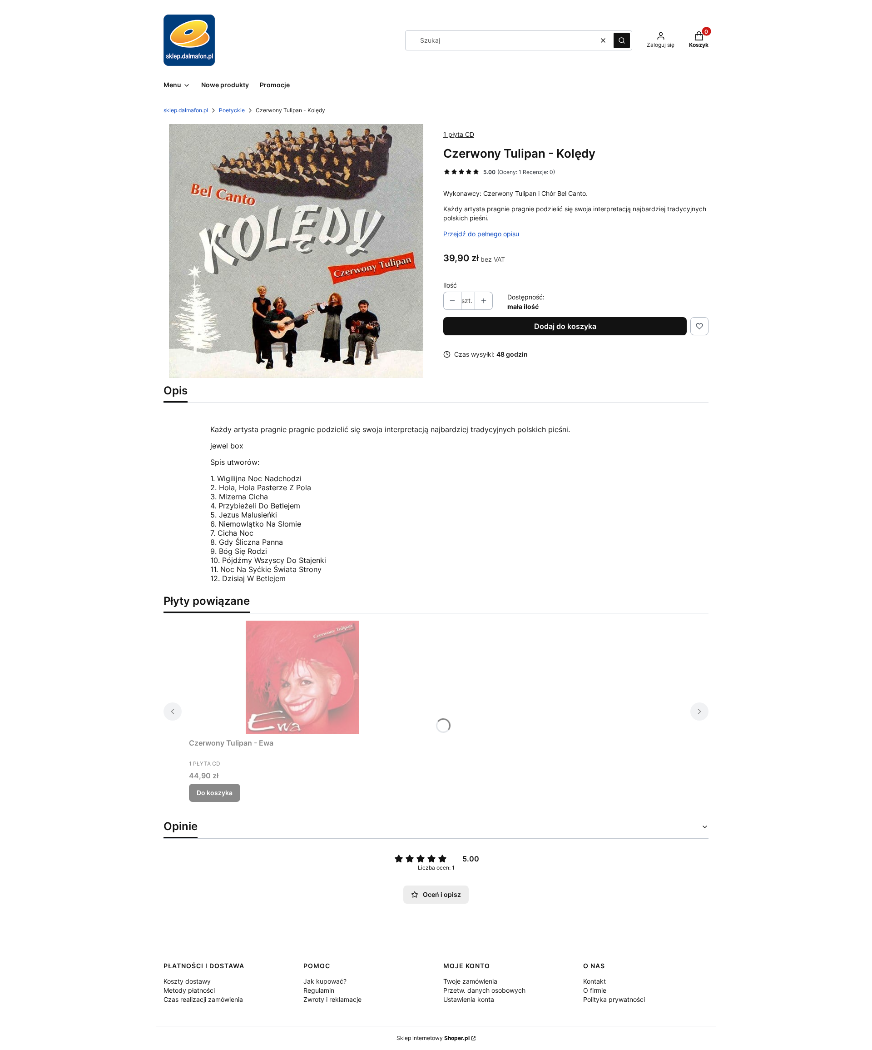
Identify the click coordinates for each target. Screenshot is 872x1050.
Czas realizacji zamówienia (203, 999)
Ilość (450, 285)
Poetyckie (232, 110)
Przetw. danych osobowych (484, 990)
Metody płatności (189, 990)
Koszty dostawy (187, 981)
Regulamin (318, 990)
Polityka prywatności (614, 999)
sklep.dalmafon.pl (186, 110)
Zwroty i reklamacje (332, 999)
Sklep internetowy (433, 1038)
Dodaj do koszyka (565, 326)
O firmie (594, 990)
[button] (622, 40)
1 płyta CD (458, 134)
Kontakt (594, 981)
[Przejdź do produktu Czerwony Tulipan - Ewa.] (302, 677)
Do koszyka (215, 792)
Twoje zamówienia (470, 981)
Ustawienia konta (468, 999)
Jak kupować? (325, 981)
